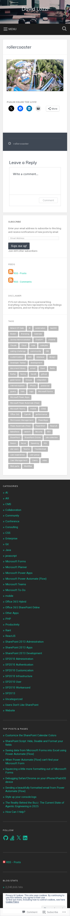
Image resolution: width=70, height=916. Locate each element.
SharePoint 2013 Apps (18, 647)
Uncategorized (13, 699)
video (44, 460)
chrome (51, 340)
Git (7, 544)
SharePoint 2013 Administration (24, 641)
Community (12, 515)
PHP (8, 618)
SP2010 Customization (19, 670)
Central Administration (20, 340)
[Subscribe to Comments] (10, 281)
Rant (8, 630)
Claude (13, 345)
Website (10, 710)
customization (16, 357)
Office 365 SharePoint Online (22, 607)
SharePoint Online (33, 437)
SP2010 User (13, 681)
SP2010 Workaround (17, 687)
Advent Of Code (17, 328)
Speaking (35, 443)
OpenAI (27, 414)
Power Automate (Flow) (20, 426)
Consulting (11, 527)
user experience (17, 455)
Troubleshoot (40, 449)
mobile (33, 409)
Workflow (28, 466)
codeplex (44, 345)
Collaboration (13, 510)
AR (7, 498)
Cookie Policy (12, 902)
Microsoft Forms (45, 391)
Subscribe (14, 221)
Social (23, 443)
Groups (28, 380)
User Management (18, 460)
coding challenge (18, 351)
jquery (13, 391)
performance (41, 414)
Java (8, 550)
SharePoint (15, 437)
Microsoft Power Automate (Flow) (24, 403)
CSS (47, 351)
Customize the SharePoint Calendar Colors (30, 735)
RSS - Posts (20, 273)
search (27, 432)
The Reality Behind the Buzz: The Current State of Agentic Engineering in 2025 (34, 804)
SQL (45, 443)
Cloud (23, 345)
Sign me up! (19, 246)
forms (23, 374)
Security (38, 432)
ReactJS (53, 426)
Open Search (64, 29)
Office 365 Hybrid (15, 601)
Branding (25, 334)
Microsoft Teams (17, 409)
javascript (45, 386)
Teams (26, 449)
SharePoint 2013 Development (23, 653)
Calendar (38, 334)
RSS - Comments (23, 281)
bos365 (53, 328)
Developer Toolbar (18, 363)
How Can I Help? (15, 812)
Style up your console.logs (20, 797)
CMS (8, 504)
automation (40, 328)
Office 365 (14, 414)
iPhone (33, 386)
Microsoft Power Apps (19, 397)
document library (17, 368)
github (44, 374)
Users (35, 460)
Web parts (14, 466)
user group (34, 455)
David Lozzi (35, 9)
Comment (48, 200)
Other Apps (12, 613)
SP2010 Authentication (19, 664)
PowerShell (40, 426)
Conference (12, 521)
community (36, 351)
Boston (13, 334)
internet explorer (17, 386)
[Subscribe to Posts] (10, 273)
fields (52, 368)
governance (15, 380)
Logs (31, 391)
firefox (13, 374)
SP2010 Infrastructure (18, 676)
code (33, 345)
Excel (42, 368)
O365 (43, 409)
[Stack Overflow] (12, 838)
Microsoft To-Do (15, 590)
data (30, 357)
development (36, 363)
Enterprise (11, 538)
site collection (52, 437)
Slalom (13, 443)
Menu (12, 29)
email (33, 368)
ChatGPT (39, 340)
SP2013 (10, 693)
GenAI (33, 374)
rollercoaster (19, 47)
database (40, 357)
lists (22, 391)
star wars (14, 449)
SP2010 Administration (19, 658)
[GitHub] (6, 838)
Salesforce (14, 432)
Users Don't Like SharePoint (21, 704)
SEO (49, 432)
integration (41, 380)
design (52, 357)
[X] (19, 838)
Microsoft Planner (16, 567)
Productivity (12, 624)
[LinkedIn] (25, 838)
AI (30, 328)
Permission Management (21, 420)
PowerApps (43, 420)
